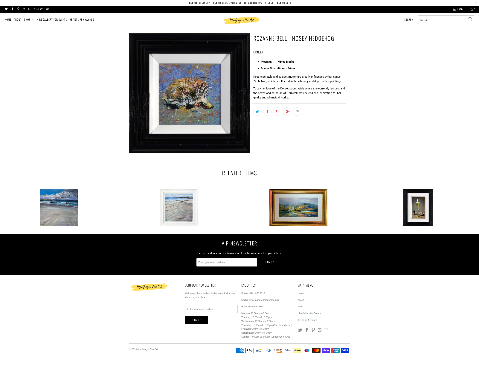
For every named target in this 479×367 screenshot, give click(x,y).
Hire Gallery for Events (52, 19)
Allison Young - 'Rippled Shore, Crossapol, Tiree (179, 207)
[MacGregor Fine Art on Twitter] (6, 9)
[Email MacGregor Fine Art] (29, 9)
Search (408, 19)
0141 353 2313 (41, 9)
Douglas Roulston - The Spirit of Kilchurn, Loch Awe (298, 207)
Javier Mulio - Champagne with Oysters (418, 207)
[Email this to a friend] (297, 111)
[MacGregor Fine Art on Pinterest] (18, 9)
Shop (27, 19)
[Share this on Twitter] (257, 111)
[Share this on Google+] (287, 111)
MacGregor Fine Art (147, 349)
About (18, 19)
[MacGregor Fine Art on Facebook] (12, 9)
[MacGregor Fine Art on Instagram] (23, 9)
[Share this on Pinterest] (277, 111)
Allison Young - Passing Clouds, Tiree (59, 207)
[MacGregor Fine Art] (241, 20)
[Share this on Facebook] (267, 111)
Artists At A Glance (82, 19)
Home (8, 19)
